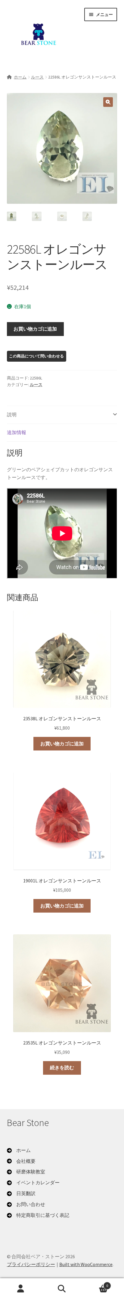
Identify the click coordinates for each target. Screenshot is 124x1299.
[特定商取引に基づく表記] (38, 1215)
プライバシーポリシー (31, 1264)
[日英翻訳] (21, 1194)
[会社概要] (21, 1161)
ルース (37, 77)
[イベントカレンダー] (33, 1183)
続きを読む (62, 1067)
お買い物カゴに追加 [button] (62, 744)
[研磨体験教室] (26, 1172)
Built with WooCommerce (86, 1264)
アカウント (20, 1288)
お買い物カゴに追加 (35, 329)
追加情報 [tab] (16, 432)
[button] (108, 102)
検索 (61, 1288)
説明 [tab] (12, 414)
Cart (95, 1283)
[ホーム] (19, 1150)
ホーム (20, 77)
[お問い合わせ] (26, 1204)
